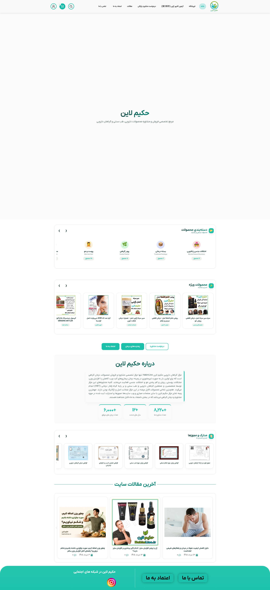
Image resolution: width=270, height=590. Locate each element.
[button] (56, 528)
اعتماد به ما (110, 346)
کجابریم (188, 275)
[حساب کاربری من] (53, 6)
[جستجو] (71, 6)
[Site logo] (214, 6)
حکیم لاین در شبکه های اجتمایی (95, 572)
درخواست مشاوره (157, 346)
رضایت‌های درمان (132, 346)
